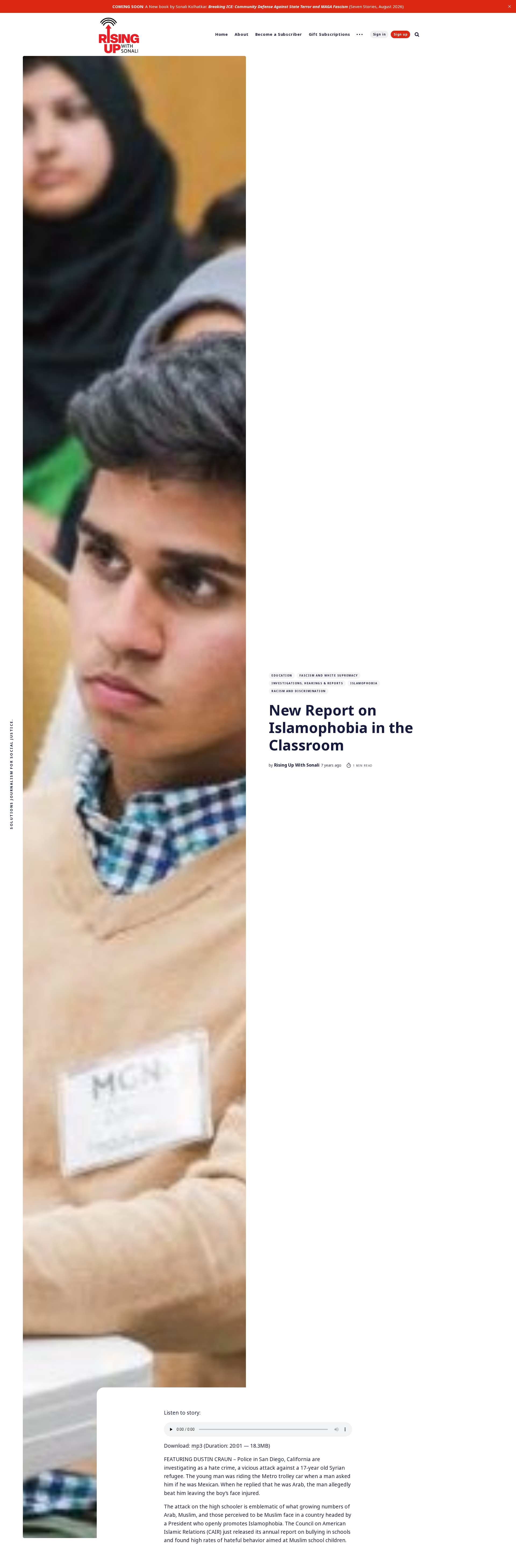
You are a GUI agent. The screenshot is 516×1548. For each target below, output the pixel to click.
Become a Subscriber (278, 34)
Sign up (401, 34)
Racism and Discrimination (298, 691)
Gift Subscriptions (329, 34)
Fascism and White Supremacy (328, 675)
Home (221, 34)
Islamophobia (363, 683)
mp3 (196, 1445)
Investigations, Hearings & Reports (307, 683)
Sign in (379, 34)
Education (281, 675)
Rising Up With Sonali (297, 765)
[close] (509, 6)
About (242, 34)
